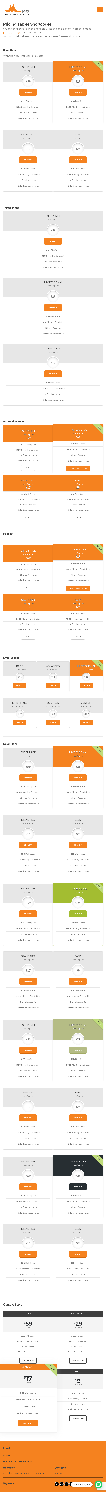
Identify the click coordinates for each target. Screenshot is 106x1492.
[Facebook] (57, 1484)
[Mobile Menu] (100, 9)
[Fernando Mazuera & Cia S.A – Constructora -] (17, 9)
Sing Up (28, 92)
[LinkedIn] (71, 1484)
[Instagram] (66, 1484)
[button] (98, 1484)
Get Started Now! (78, 469)
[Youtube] (61, 1484)
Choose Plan (28, 1361)
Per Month (28, 1327)
